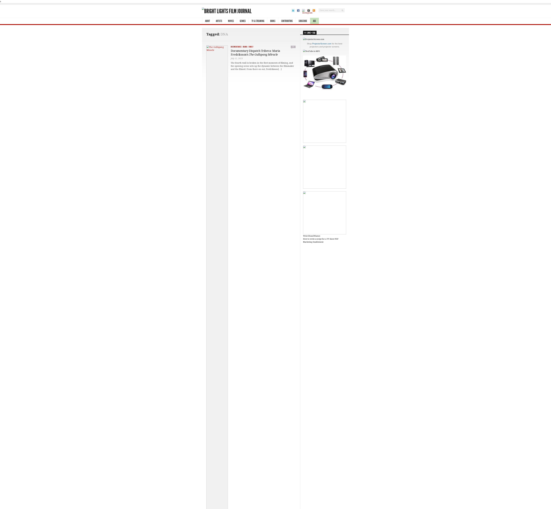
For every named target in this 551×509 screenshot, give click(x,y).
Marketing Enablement (313, 242)
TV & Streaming (258, 21)
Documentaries (236, 47)
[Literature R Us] (324, 188)
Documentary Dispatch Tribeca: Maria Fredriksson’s (255, 52)
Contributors (287, 21)
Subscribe (303, 21)
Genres (243, 21)
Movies (231, 21)
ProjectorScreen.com (321, 43)
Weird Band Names (311, 236)
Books (272, 21)
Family (251, 47)
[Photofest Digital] (324, 142)
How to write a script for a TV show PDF (320, 239)
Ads (314, 21)
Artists (219, 21)
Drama (245, 47)
